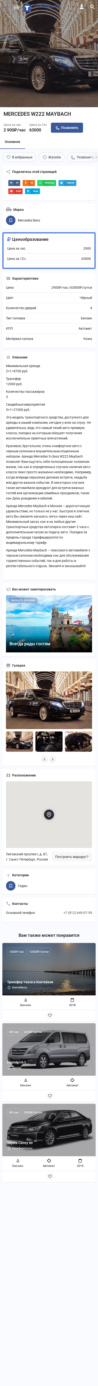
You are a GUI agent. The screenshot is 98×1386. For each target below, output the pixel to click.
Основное (12, 142)
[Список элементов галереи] (19, 741)
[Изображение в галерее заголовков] (49, 53)
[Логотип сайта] (42, 7)
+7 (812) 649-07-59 (78, 913)
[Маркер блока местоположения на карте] (49, 815)
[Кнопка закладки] (50, 1015)
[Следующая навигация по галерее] (53, 759)
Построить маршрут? (71, 857)
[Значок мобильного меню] (16, 7)
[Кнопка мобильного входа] (81, 7)
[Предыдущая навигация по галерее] (45, 759)
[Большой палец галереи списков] (49, 700)
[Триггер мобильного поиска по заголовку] (92, 7)
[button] (14, 183)
